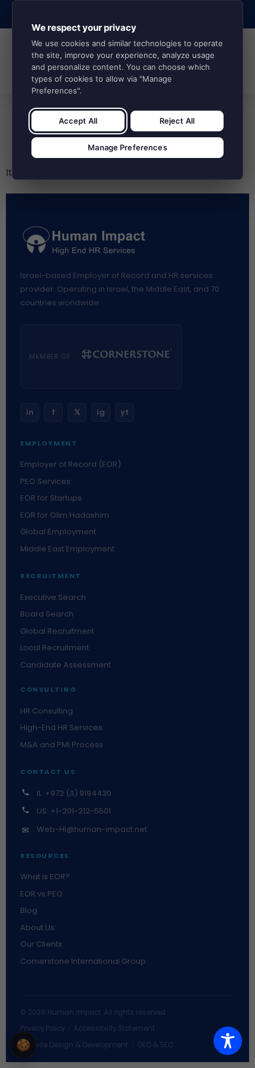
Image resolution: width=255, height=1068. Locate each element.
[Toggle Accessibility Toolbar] (227, 1040)
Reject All (177, 120)
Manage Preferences (127, 147)
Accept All (78, 120)
